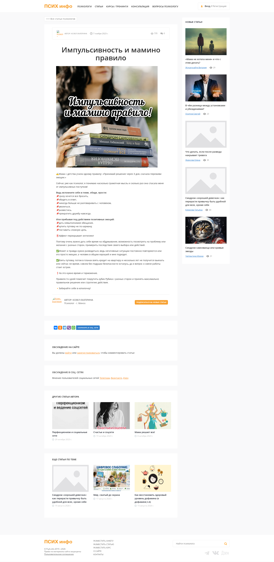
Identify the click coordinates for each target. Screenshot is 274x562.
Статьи (99, 6)
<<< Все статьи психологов (60, 18)
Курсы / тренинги (117, 6)
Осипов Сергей (192, 113)
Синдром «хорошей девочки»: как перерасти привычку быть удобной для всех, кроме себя (69, 498)
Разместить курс (102, 547)
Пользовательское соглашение (59, 554)
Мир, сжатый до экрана (106, 494)
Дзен (125, 377)
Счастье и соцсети (103, 432)
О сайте (97, 551)
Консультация (140, 6)
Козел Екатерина (79, 33)
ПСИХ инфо (58, 6)
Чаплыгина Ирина (194, 256)
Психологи (84, 6)
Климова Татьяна (193, 209)
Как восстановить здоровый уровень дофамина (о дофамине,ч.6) (150, 498)
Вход (207, 6)
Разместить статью (103, 544)
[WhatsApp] (73, 328)
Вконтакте (116, 377)
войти (68, 352)
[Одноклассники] (60, 328)
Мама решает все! (145, 432)
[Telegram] (64, 328)
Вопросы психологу (165, 6)
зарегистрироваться (88, 352)
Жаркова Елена (192, 160)
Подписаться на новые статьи (151, 302)
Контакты (98, 554)
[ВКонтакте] (56, 328)
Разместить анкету (103, 541)
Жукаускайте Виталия (196, 67)
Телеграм (105, 377)
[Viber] (69, 328)
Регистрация (219, 6)
